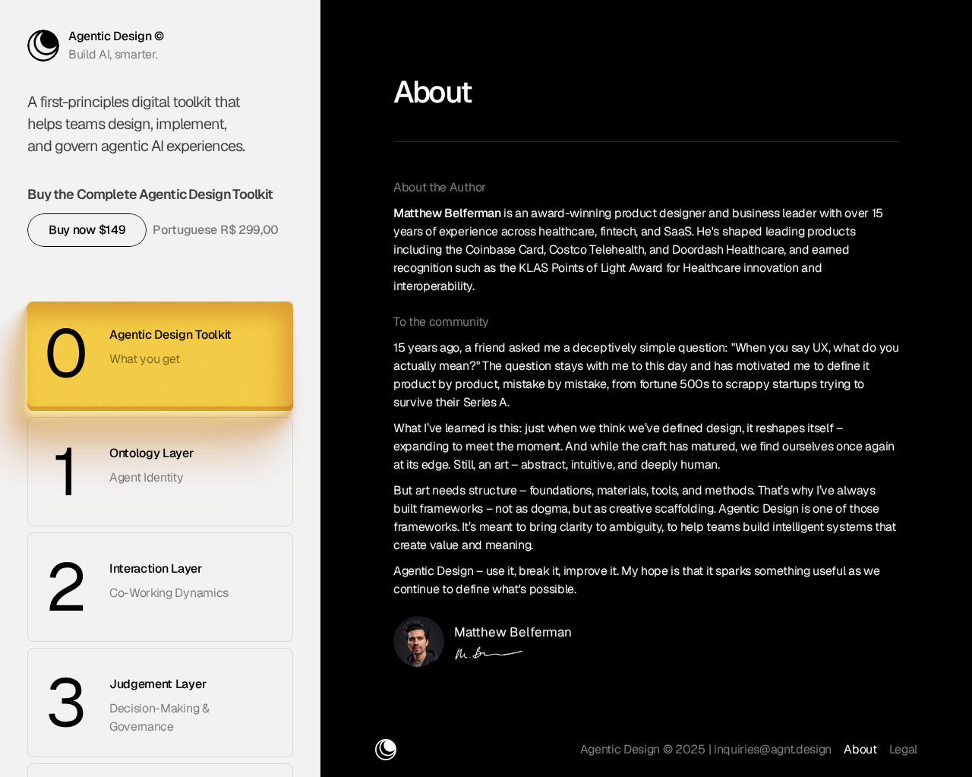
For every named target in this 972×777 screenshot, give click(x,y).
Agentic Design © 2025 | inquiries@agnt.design (706, 749)
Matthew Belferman (513, 632)
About (860, 749)
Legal (903, 749)
